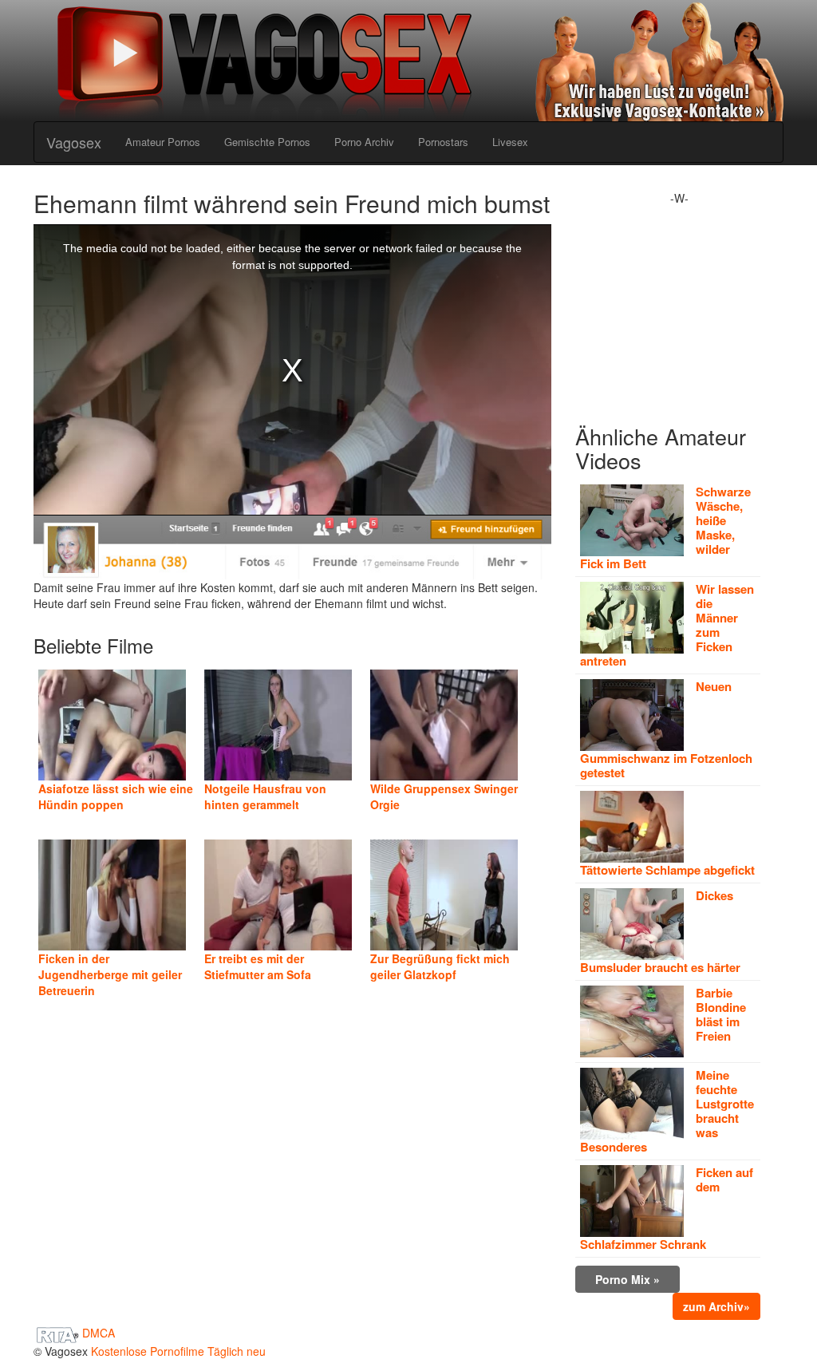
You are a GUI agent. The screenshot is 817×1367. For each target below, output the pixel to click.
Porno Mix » (627, 1279)
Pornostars (443, 141)
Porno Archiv (364, 141)
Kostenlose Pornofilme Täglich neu (178, 1351)
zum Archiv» (716, 1306)
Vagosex (73, 142)
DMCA (98, 1333)
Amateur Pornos (162, 141)
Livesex (510, 141)
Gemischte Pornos (267, 141)
